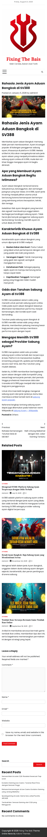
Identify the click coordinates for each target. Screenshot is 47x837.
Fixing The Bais (23, 59)
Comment (7, 664)
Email (5, 709)
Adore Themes (23, 833)
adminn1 (34, 93)
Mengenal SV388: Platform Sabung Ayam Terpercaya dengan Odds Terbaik (20, 488)
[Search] (42, 72)
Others (15, 414)
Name (5, 697)
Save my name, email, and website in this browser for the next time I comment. (25, 734)
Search (5, 761)
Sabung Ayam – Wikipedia (25, 410)
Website (6, 720)
